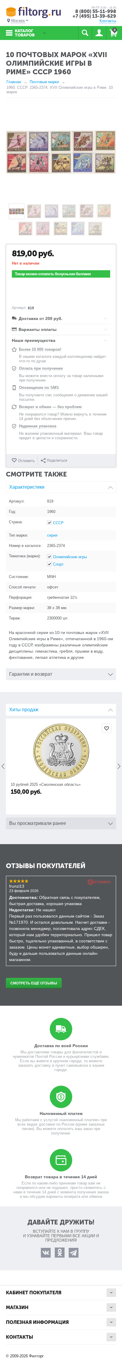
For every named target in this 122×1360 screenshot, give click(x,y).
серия (52, 535)
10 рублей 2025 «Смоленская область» (46, 784)
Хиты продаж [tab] (23, 709)
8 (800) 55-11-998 (95, 11)
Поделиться (57, 460)
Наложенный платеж (61, 1113)
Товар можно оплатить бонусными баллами (53, 274)
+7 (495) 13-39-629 (94, 16)
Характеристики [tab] (26, 487)
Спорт (58, 564)
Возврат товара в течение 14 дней (61, 1176)
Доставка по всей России (61, 1045)
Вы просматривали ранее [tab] (37, 823)
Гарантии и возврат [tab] (30, 674)
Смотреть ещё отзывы (33, 983)
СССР (58, 523)
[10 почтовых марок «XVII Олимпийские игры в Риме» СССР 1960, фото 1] (61, 152)
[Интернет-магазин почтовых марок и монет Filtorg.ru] (33, 12)
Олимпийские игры (70, 557)
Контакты (107, 21)
